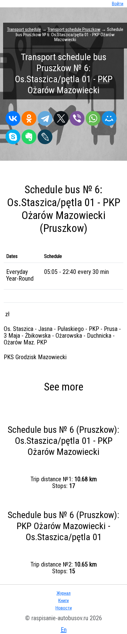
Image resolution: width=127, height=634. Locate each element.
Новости (63, 608)
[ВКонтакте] (13, 117)
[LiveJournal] (45, 135)
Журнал (63, 593)
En (64, 629)
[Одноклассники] (29, 117)
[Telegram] (45, 117)
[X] (61, 117)
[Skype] (13, 135)
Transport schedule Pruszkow (73, 29)
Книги (63, 600)
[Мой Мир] (109, 117)
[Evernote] (29, 135)
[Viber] (77, 117)
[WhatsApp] (93, 117)
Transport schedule (24, 29)
